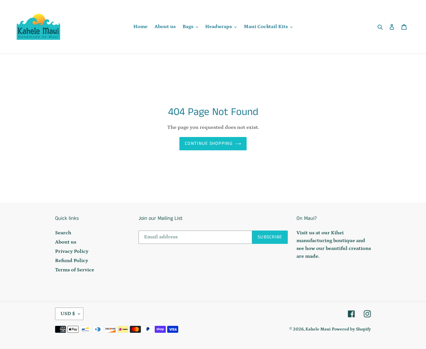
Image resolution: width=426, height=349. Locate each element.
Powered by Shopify (351, 329)
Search (63, 233)
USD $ (68, 314)
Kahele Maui (318, 329)
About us (65, 242)
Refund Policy (71, 261)
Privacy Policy (71, 251)
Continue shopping (208, 143)
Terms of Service (74, 270)
